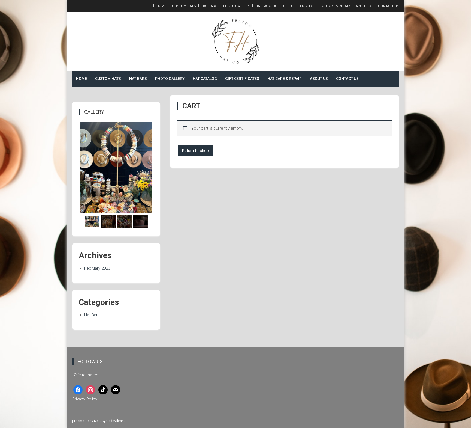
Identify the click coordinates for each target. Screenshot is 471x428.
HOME (161, 6)
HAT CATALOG (266, 6)
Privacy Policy (84, 399)
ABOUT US (364, 6)
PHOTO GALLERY (236, 6)
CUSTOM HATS (184, 6)
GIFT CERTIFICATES (298, 6)
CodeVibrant (115, 421)
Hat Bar (91, 315)
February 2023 (97, 268)
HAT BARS (209, 6)
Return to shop (195, 150)
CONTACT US (388, 6)
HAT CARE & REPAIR (334, 6)
